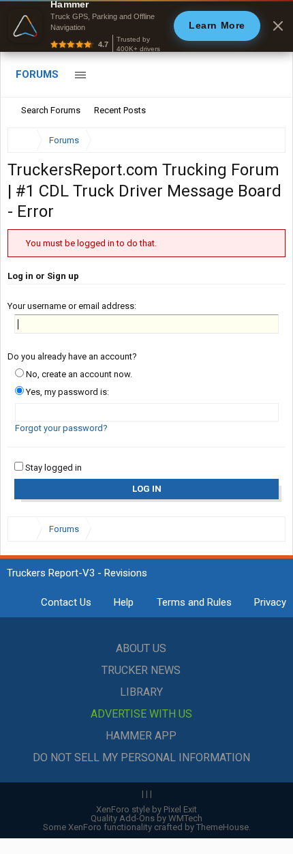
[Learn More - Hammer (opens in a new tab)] (146, 26)
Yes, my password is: (66, 392)
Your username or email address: (71, 306)
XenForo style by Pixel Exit (146, 809)
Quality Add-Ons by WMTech (146, 818)
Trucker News (141, 670)
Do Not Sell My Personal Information (141, 757)
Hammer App (141, 735)
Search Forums (50, 110)
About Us (141, 648)
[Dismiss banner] (278, 26)
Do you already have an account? (72, 356)
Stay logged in (52, 467)
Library (141, 692)
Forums (37, 74)
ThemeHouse (222, 827)
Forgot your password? (61, 428)
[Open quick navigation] (265, 140)
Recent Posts (120, 110)
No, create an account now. (78, 374)
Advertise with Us (141, 713)
